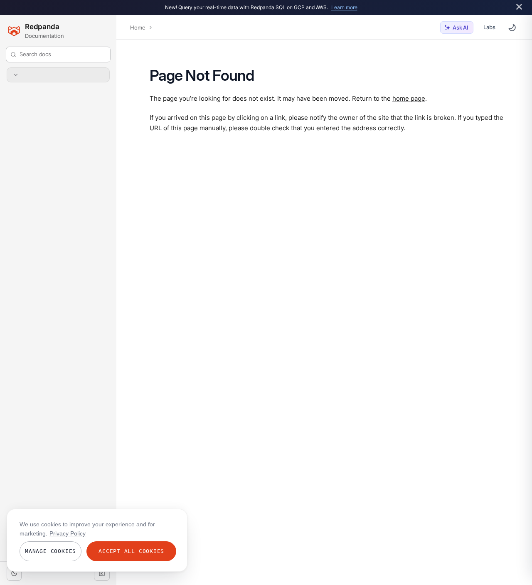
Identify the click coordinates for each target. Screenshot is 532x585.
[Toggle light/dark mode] (14, 573)
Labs (489, 27)
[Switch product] (58, 74)
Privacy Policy (67, 533)
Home (137, 27)
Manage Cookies (50, 551)
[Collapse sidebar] (102, 573)
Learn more (344, 7)
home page (408, 98)
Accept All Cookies (131, 551)
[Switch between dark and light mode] (512, 27)
